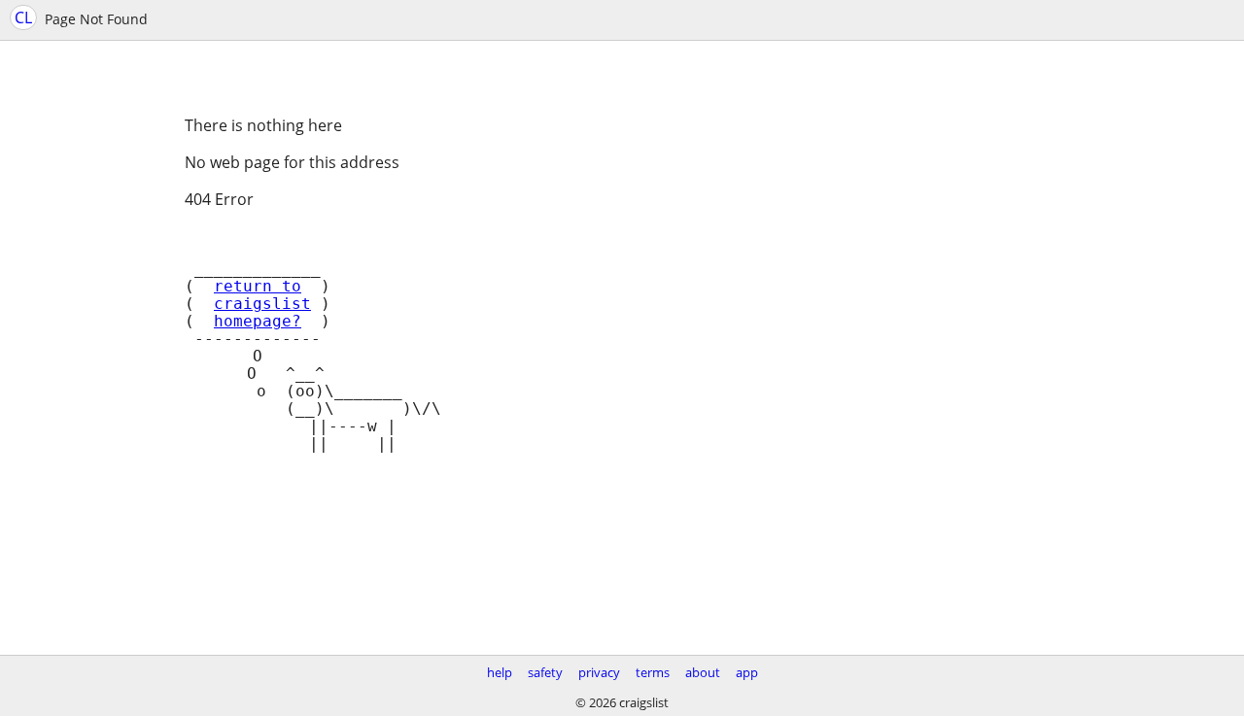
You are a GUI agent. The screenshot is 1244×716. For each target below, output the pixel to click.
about (702, 672)
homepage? (257, 321)
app (747, 672)
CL (23, 17)
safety (545, 672)
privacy (599, 672)
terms (653, 672)
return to (257, 286)
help (499, 672)
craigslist (262, 304)
